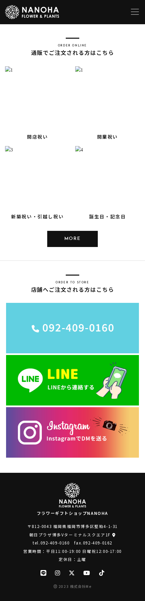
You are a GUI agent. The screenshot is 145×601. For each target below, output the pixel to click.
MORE (72, 239)
